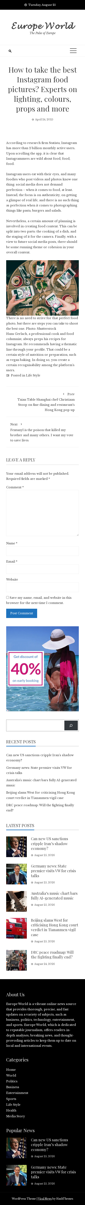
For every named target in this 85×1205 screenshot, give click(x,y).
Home (11, 1070)
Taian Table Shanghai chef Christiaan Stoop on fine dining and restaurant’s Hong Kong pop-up (46, 402)
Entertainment (17, 1093)
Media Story (15, 1116)
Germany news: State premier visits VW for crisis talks (53, 871)
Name (11, 543)
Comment (15, 487)
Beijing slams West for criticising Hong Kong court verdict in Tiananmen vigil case (54, 927)
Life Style (33, 375)
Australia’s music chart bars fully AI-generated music (54, 896)
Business (12, 1087)
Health (11, 1110)
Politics (12, 1081)
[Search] (71, 725)
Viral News (45, 1198)
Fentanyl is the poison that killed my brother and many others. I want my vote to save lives (41, 432)
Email (11, 561)
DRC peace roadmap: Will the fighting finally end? (52, 954)
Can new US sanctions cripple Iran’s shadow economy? (49, 843)
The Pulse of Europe (42, 33)
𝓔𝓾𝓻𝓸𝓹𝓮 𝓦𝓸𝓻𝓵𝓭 (42, 24)
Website (12, 579)
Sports (11, 1099)
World (11, 1075)
